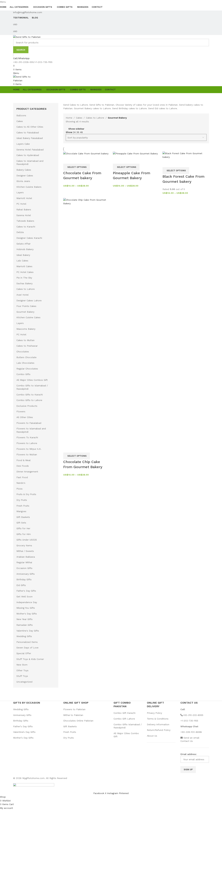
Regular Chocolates (27, 368)
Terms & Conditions (157, 718)
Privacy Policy (154, 713)
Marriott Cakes (24, 266)
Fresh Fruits (22, 505)
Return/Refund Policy (158, 730)
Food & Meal (23, 460)
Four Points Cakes (26, 306)
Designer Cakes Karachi (29, 238)
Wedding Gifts (24, 636)
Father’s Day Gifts (23, 726)
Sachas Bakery (24, 283)
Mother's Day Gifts (26, 613)
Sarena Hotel (23, 215)
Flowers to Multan (26, 454)
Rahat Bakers (23, 209)
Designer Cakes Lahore (29, 300)
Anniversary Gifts (25, 574)
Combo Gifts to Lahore (29, 400)
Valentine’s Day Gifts (24, 732)
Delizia (20, 232)
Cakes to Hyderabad (27, 155)
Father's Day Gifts (26, 590)
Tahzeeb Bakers (25, 221)
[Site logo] (27, 36)
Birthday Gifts (24, 579)
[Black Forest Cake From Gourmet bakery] (186, 155)
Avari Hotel (22, 294)
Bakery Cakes (23, 169)
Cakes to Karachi (25, 226)
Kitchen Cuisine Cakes (28, 317)
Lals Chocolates (25, 363)
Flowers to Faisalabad (28, 423)
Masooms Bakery (25, 329)
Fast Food (22, 477)
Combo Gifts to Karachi (29, 394)
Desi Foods (22, 466)
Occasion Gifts (24, 568)
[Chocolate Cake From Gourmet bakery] (85, 153)
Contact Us (186, 741)
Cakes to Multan (25, 340)
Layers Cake (23, 144)
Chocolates (22, 351)
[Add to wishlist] (76, 159)
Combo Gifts (23, 374)
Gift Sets (21, 522)
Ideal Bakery (23, 255)
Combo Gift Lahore (124, 718)
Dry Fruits (21, 500)
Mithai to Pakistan (73, 715)
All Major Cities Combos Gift (32, 380)
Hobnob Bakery (25, 249)
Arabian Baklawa (25, 556)
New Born (21, 664)
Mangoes (21, 511)
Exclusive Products (26, 406)
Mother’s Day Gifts (23, 737)
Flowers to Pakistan (74, 709)
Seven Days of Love (27, 647)
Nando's (20, 483)
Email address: (188, 754)
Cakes (19, 121)
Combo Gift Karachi (124, 713)
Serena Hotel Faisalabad (30, 149)
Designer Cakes (24, 175)
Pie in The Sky (24, 277)
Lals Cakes (22, 260)
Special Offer (23, 653)
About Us (152, 735)
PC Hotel (21, 203)
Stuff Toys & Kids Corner (30, 659)
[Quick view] (67, 159)
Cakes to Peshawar (27, 345)
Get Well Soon (24, 596)
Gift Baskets (23, 517)
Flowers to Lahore (26, 443)
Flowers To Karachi (27, 437)
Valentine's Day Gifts (27, 630)
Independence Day (26, 602)
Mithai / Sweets (25, 551)
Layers (20, 192)
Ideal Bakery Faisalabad (29, 138)
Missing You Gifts (25, 608)
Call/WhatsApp (21, 58)
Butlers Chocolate (26, 357)
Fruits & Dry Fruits (26, 494)
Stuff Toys (22, 676)
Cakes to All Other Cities (29, 126)
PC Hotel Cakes (25, 272)
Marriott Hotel (24, 198)
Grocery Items (24, 545)
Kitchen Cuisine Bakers (28, 187)
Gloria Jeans (23, 181)
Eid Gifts (21, 585)
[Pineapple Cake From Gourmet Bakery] (135, 153)
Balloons (21, 115)
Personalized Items (27, 642)
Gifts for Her (23, 528)
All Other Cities (24, 417)
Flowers (20, 411)
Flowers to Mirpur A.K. (28, 449)
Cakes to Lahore (25, 289)
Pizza (19, 488)
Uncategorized (24, 681)
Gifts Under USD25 (26, 539)
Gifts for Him (23, 534)
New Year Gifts (24, 619)
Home (69, 117)
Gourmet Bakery (25, 311)
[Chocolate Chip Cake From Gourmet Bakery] (86, 321)
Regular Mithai (24, 562)
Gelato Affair (23, 243)
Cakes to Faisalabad (27, 132)
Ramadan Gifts (24, 625)
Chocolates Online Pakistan (78, 720)
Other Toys (22, 670)
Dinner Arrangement (27, 471)
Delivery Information (158, 724)
